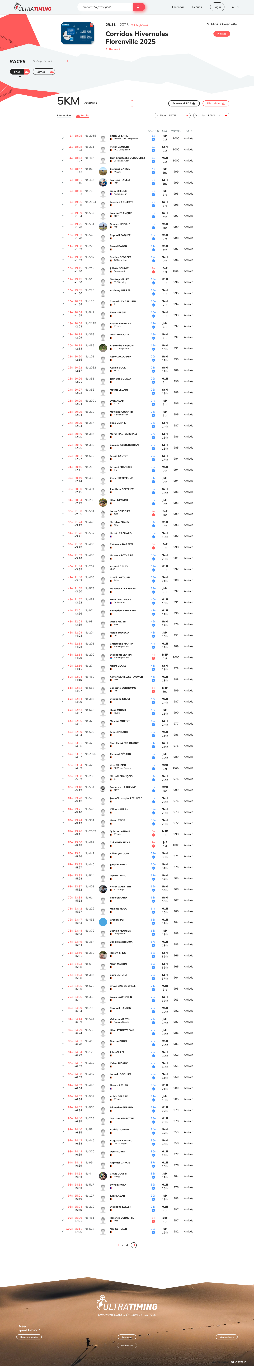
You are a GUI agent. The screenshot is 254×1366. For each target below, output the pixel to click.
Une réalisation (220, 1361)
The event (114, 49)
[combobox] (169, 115)
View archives (227, 1337)
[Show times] (63, 138)
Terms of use (127, 1345)
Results (85, 115)
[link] (134, 1245)
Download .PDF (182, 103)
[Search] (139, 7)
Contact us (127, 1337)
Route (223, 33)
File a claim (213, 103)
